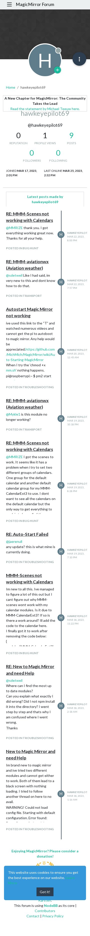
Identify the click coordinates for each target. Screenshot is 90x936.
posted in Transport (24, 296)
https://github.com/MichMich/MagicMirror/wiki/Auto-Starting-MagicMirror (30, 354)
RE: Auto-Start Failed (27, 534)
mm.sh (11, 370)
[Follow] (57, 69)
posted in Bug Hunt (22, 248)
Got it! (45, 892)
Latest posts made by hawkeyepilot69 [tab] (45, 199)
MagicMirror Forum (35, 4)
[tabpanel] (45, 525)
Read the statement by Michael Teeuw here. (45, 109)
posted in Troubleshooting (30, 387)
